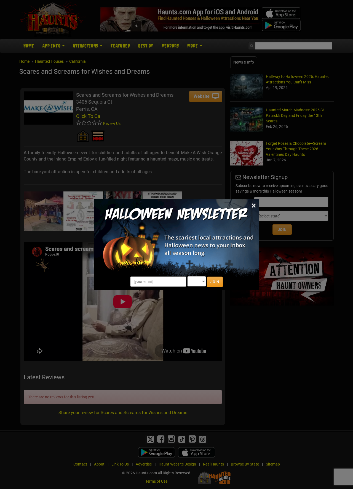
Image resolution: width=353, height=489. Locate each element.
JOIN (214, 282)
